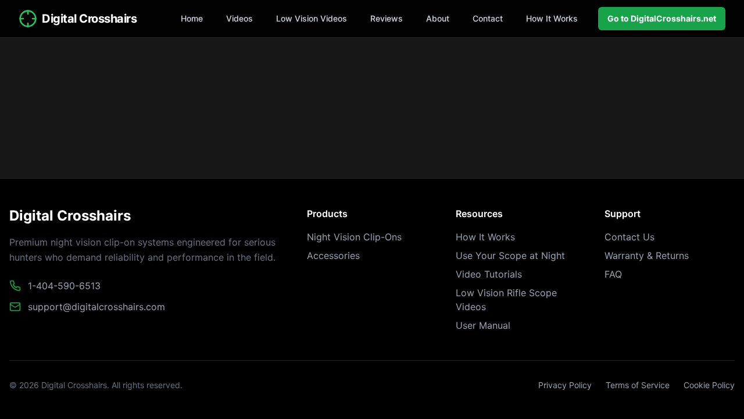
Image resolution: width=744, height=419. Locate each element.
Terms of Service (638, 385)
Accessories (333, 255)
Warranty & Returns (646, 255)
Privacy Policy (565, 385)
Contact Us (629, 237)
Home (192, 18)
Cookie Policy (709, 385)
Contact (488, 18)
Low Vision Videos (311, 18)
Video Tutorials (489, 274)
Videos (239, 18)
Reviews (386, 18)
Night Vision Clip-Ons (354, 237)
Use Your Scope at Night (510, 255)
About (437, 18)
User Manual (483, 325)
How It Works (552, 18)
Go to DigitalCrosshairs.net (661, 18)
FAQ (613, 274)
